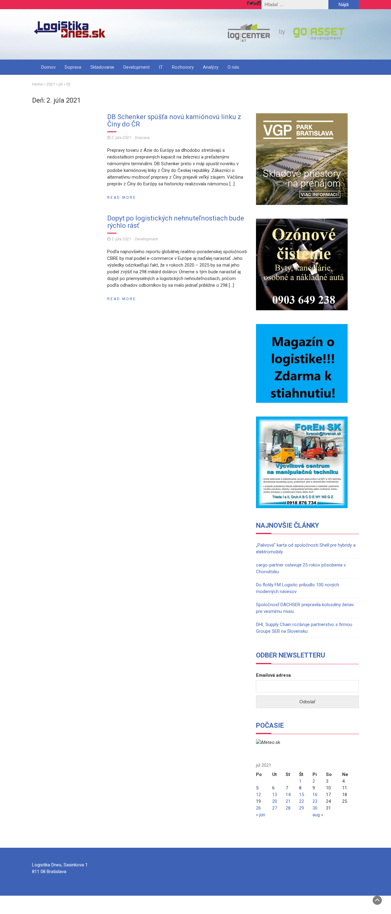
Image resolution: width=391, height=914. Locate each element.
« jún (260, 815)
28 (288, 808)
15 (301, 794)
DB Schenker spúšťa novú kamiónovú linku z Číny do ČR (174, 120)
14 (288, 794)
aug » (317, 815)
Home (37, 84)
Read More (121, 197)
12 (258, 794)
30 (314, 808)
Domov (48, 67)
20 (274, 801)
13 (274, 794)
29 (301, 808)
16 (314, 794)
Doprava (73, 67)
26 (258, 808)
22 (301, 801)
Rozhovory (183, 67)
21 (288, 801)
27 (274, 808)
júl (61, 84)
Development (136, 67)
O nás (233, 67)
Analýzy (210, 67)
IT (161, 67)
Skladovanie (102, 67)
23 (314, 801)
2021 (50, 84)
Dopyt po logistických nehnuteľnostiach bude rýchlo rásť (175, 221)
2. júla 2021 (121, 137)
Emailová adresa (273, 675)
